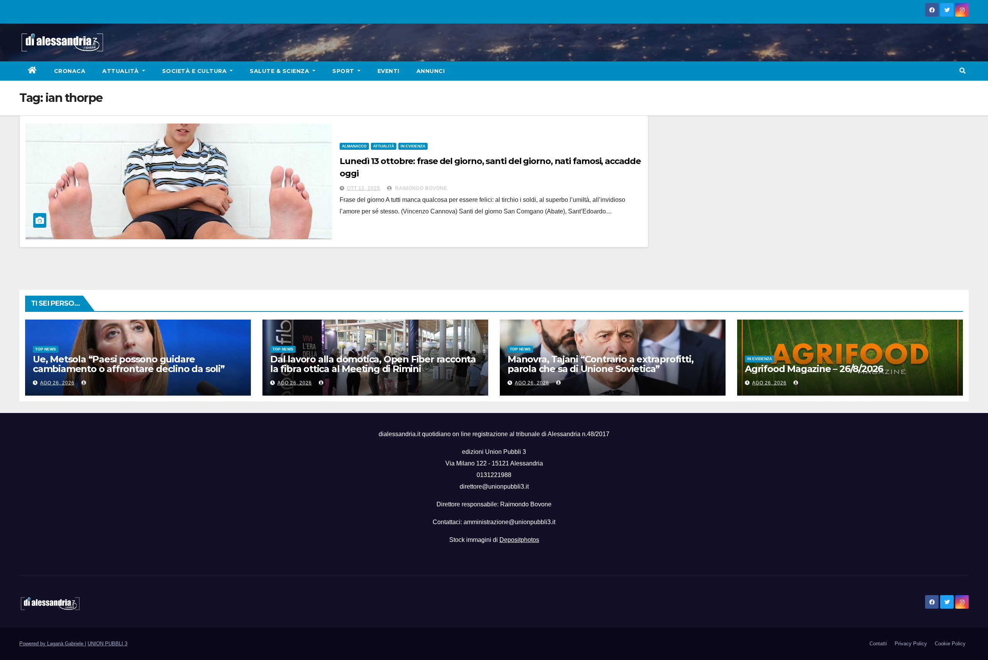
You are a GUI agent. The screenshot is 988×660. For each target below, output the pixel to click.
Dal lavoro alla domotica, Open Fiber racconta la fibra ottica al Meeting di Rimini (373, 364)
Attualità (121, 71)
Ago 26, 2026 (57, 383)
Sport (344, 71)
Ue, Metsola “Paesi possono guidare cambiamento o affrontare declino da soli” (129, 364)
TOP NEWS (45, 349)
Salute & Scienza (280, 71)
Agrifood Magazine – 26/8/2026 (814, 368)
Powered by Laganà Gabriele (52, 643)
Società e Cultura (195, 71)
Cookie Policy (950, 643)
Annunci (430, 71)
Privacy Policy (911, 643)
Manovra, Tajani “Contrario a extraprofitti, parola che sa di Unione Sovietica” (600, 364)
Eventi (388, 71)
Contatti (878, 643)
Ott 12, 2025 (363, 188)
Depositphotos (519, 539)
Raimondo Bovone (420, 188)
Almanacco (354, 146)
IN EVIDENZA (413, 146)
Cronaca (70, 71)
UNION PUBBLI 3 (107, 643)
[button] (962, 71)
